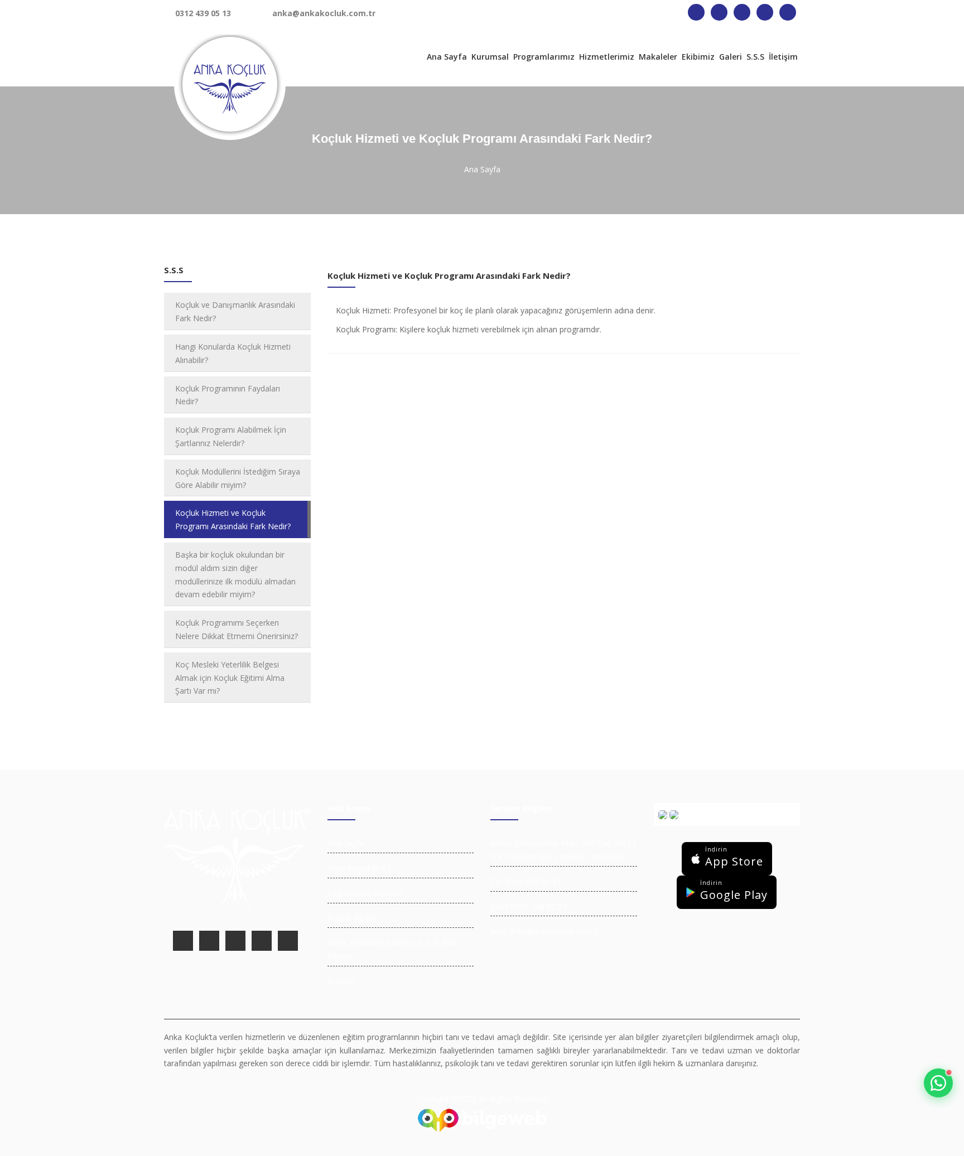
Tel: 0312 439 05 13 (525, 881)
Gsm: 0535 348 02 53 (528, 906)
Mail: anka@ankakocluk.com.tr (544, 931)
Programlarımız (544, 56)
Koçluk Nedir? (352, 918)
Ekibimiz (698, 56)
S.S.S (755, 56)
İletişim (783, 56)
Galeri (730, 56)
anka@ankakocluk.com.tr (323, 13)
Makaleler (658, 56)
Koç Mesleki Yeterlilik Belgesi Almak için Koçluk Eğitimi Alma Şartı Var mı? (230, 677)
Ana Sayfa (447, 56)
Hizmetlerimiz (606, 56)
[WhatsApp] (938, 1082)
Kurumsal (490, 56)
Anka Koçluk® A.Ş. (360, 868)
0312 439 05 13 (203, 13)
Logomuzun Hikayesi (365, 893)
